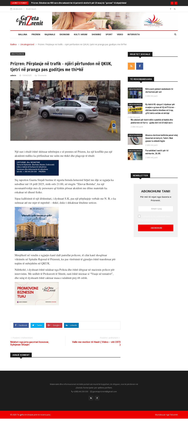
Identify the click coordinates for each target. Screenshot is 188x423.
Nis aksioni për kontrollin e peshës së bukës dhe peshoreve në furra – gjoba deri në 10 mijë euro (152, 121)
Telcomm (174, 414)
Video (120, 34)
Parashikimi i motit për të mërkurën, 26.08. (156, 152)
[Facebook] (171, 8)
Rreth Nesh (31, 9)
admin (13, 75)
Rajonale (50, 34)
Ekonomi (64, 34)
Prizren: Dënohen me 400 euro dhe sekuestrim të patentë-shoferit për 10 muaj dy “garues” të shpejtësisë (78, 2)
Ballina (22, 34)
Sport (109, 34)
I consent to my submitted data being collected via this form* (154, 218)
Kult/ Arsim (80, 34)
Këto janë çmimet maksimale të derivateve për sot (159, 90)
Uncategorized (27, 44)
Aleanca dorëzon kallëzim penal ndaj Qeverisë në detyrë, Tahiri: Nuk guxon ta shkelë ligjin (161, 138)
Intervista (133, 34)
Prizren (36, 34)
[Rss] (175, 8)
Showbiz (96, 34)
